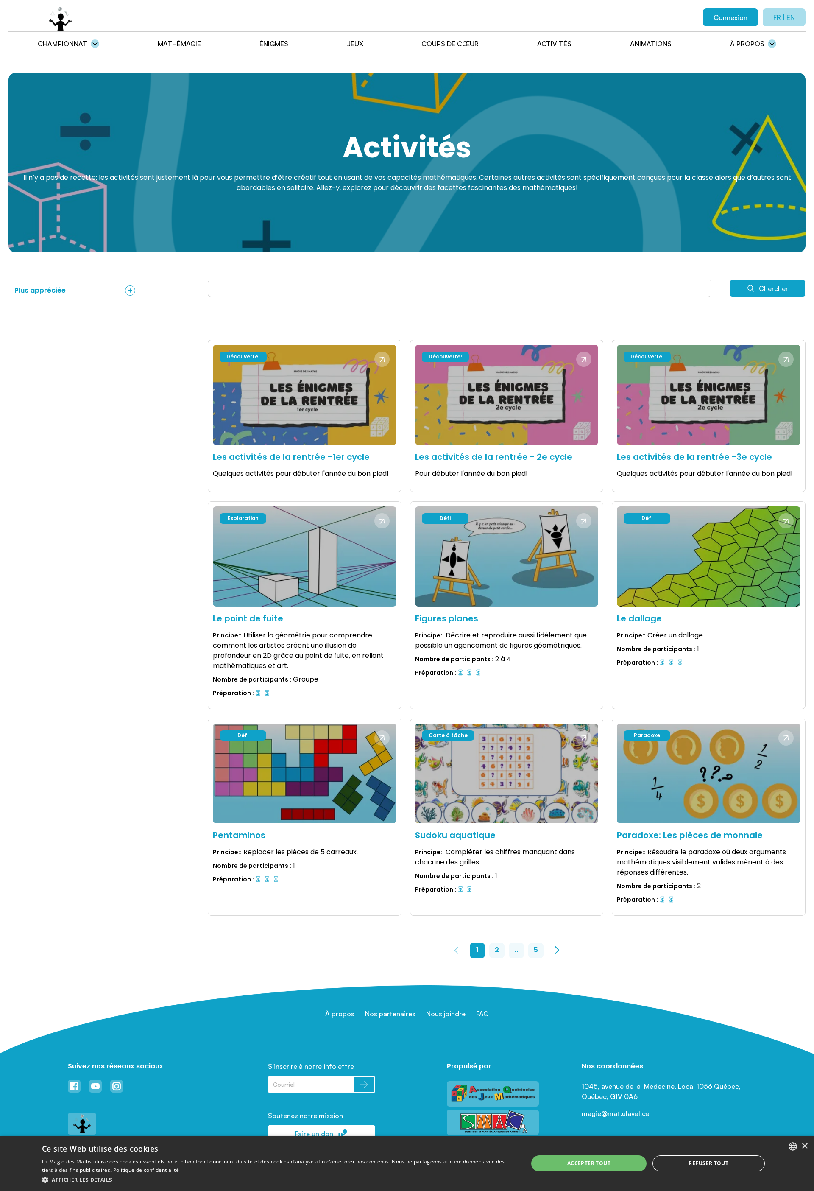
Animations (651, 43)
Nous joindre (446, 1013)
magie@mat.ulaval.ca (616, 1113)
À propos (747, 43)
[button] (278, 1179)
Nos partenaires (390, 1013)
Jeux (355, 43)
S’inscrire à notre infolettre (311, 1066)
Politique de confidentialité (146, 1170)
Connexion (730, 17)
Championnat (62, 43)
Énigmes (273, 43)
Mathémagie (179, 43)
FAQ (482, 1013)
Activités (554, 43)
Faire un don (314, 1133)
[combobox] (793, 1146)
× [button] (804, 1146)
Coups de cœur (450, 43)
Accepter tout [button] (588, 1163)
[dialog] (407, 1163)
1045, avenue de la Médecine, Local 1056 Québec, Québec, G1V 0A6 (662, 1091)
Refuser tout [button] (708, 1163)
